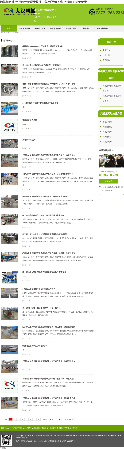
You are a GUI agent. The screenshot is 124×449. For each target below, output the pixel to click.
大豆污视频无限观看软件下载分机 (35, 428)
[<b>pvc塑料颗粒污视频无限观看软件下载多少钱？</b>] (9, 103)
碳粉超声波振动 (65, 428)
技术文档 (106, 55)
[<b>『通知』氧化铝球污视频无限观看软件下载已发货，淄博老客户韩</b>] (9, 398)
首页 (9, 28)
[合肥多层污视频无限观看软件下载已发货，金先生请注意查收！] (9, 174)
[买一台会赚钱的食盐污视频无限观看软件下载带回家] (9, 215)
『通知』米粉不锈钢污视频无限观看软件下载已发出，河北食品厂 (48, 379)
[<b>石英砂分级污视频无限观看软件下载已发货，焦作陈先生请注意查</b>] (9, 253)
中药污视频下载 (16, 428)
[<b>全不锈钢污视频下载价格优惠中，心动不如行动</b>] (9, 308)
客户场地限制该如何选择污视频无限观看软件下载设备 (44, 272)
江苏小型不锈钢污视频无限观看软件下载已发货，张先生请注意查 (48, 84)
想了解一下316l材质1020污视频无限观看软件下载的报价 (45, 234)
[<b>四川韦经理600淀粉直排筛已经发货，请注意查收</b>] (9, 65)
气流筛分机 (107, 127)
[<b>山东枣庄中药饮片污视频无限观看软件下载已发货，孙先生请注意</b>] (9, 326)
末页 (51, 419)
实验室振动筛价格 (29, 120)
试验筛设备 (107, 137)
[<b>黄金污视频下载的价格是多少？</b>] (9, 345)
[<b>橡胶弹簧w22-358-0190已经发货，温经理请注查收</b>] (9, 46)
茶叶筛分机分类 (28, 140)
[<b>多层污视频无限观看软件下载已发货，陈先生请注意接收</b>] (9, 196)
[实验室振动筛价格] (9, 120)
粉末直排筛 (54, 428)
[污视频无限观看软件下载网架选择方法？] (9, 289)
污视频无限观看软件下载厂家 (45, 436)
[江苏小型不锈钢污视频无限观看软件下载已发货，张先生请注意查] (9, 84)
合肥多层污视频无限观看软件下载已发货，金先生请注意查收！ (47, 174)
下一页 (44, 419)
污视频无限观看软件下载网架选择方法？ (38, 289)
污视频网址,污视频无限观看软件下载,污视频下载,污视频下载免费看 (43, 2)
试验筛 (75, 428)
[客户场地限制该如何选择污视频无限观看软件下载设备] (9, 272)
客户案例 (106, 60)
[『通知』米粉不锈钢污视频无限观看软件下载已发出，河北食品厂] (9, 378)
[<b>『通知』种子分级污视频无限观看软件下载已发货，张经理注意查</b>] (9, 361)
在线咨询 (108, 181)
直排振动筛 (107, 132)
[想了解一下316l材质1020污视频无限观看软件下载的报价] (9, 234)
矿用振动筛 (107, 142)
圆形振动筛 (107, 122)
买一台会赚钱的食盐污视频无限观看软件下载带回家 (43, 215)
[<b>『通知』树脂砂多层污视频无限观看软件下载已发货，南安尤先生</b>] (9, 155)
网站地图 (3, 448)
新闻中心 (86, 28)
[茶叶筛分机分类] (9, 139)
